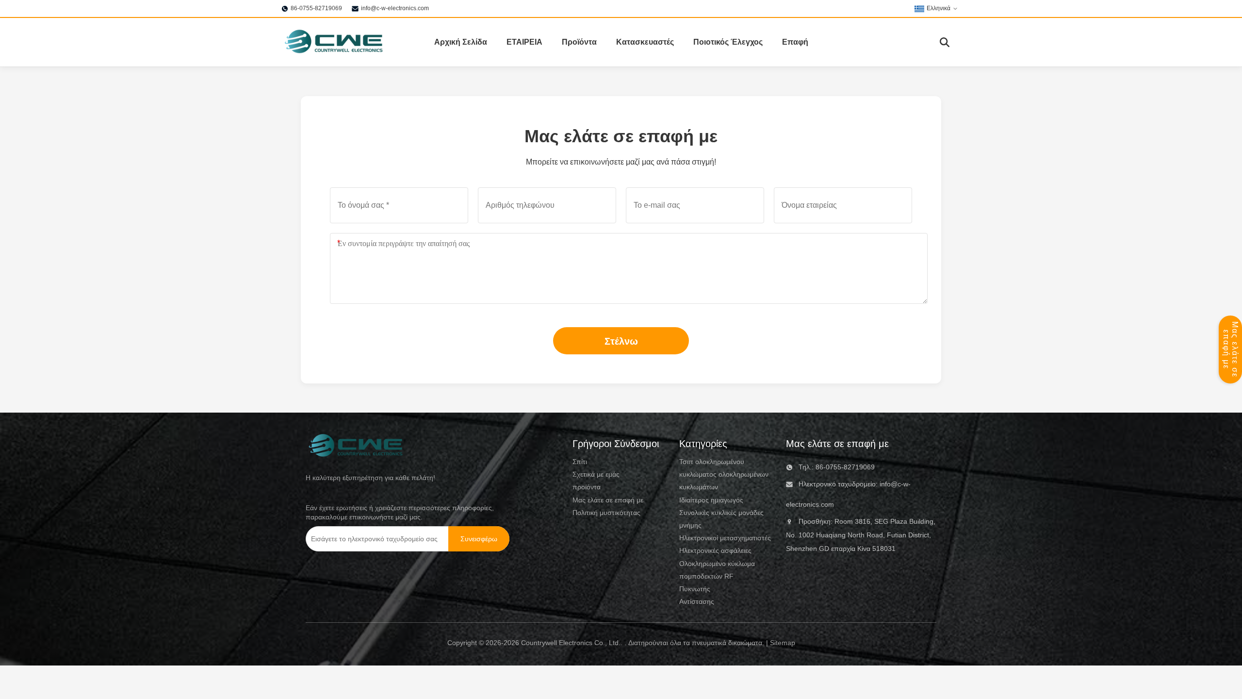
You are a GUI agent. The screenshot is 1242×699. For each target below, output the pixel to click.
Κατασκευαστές (645, 42)
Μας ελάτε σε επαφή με (1230, 349)
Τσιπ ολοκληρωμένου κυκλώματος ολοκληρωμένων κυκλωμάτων (723, 474)
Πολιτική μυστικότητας (606, 512)
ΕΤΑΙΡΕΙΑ (524, 42)
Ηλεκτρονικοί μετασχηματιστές (725, 538)
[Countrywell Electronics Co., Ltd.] (333, 42)
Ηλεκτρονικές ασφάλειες (715, 550)
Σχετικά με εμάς (596, 474)
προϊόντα (586, 487)
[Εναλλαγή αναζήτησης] (944, 42)
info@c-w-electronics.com (395, 8)
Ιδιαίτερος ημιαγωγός (711, 500)
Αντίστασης (696, 601)
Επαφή (795, 42)
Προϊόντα (579, 42)
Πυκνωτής (694, 589)
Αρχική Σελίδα (460, 42)
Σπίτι (579, 462)
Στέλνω (621, 341)
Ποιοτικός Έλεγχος (728, 42)
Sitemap (782, 643)
